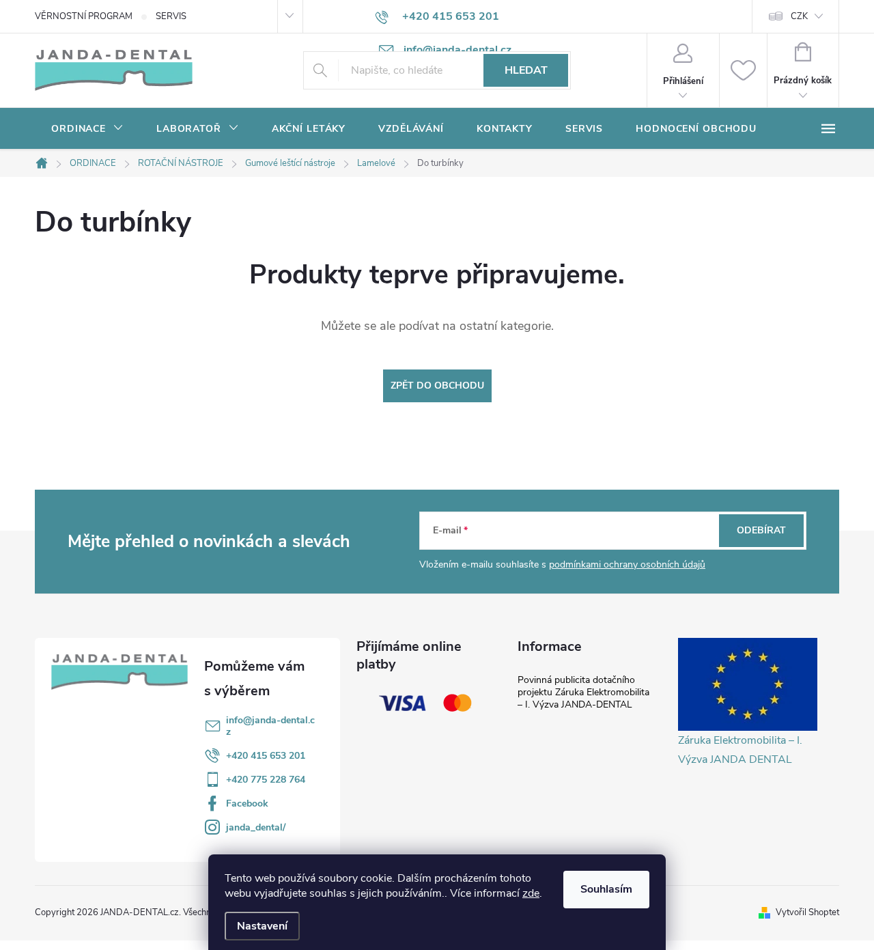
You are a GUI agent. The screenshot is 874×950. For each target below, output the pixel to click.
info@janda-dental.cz (270, 726)
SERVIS (171, 16)
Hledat (526, 70)
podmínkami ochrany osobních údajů (627, 564)
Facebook (247, 803)
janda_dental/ (255, 827)
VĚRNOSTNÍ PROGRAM (83, 16)
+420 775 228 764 (265, 779)
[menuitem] (87, 129)
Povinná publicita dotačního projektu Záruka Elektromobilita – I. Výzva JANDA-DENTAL (583, 692)
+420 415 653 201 (265, 755)
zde (530, 893)
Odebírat (761, 530)
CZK (799, 16)
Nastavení (262, 926)
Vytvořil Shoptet (807, 912)
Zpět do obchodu (437, 385)
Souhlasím (606, 889)
